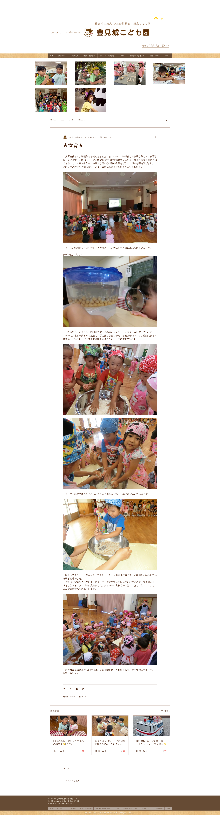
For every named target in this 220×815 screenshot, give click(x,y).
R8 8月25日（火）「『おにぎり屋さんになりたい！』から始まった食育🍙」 (110, 742)
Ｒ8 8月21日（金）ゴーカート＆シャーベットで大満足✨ (151, 742)
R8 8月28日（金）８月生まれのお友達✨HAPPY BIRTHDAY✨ (68, 742)
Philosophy (82, 120)
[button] (166, 120)
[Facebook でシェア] (64, 688)
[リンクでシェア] (83, 688)
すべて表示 (165, 711)
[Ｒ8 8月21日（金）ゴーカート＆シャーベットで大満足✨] (151, 726)
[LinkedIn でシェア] (76, 688)
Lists (62, 120)
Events (71, 120)
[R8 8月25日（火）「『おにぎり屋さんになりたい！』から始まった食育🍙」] (110, 726)
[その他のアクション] (155, 137)
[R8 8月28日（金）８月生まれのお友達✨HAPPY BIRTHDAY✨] (68, 726)
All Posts (53, 120)
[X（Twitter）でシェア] (70, 688)
